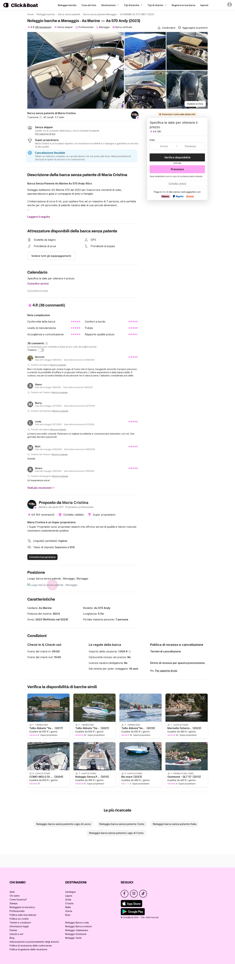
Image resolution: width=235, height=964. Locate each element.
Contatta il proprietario (42, 557)
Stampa (13, 903)
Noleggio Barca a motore (78, 926)
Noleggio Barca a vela (77, 922)
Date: (152, 140)
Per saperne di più (166, 670)
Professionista (17, 911)
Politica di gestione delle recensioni (28, 949)
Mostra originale (58, 365)
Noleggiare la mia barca (22, 907)
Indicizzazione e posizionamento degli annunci (34, 941)
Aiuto (12, 891)
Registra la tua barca (183, 5)
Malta (68, 907)
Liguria (68, 895)
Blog (12, 938)
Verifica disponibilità (177, 157)
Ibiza (67, 914)
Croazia (69, 903)
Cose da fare (89, 5)
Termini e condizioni (20, 922)
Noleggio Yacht (73, 938)
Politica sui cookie (19, 918)
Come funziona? (18, 899)
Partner (13, 930)
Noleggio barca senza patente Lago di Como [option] (116, 833)
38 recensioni (43, 27)
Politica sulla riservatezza (23, 914)
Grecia (68, 911)
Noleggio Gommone (75, 934)
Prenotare (177, 169)
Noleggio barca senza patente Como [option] (121, 824)
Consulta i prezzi (38, 283)
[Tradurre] (41, 350)
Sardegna (70, 891)
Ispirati (204, 5)
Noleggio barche (67, 5)
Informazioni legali (19, 926)
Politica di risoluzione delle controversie (31, 945)
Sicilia (68, 899)
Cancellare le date (37, 290)
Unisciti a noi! (16, 934)
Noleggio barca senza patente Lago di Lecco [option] (63, 824)
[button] (166, 27)
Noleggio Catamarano (76, 930)
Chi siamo (15, 895)
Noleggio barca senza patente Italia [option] (174, 824)
